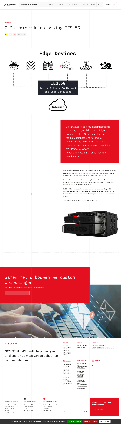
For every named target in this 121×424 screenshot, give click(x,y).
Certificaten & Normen (67, 354)
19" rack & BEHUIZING (80, 375)
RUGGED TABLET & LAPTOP (81, 372)
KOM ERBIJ (85, 4)
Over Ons (65, 345)
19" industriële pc (82, 366)
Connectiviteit (82, 387)
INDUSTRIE (66, 377)
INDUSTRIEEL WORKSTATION (81, 381)
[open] (38, 5)
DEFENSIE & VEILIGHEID (66, 368)
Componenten (81, 388)
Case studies (67, 364)
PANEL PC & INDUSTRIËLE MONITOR (81, 369)
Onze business (67, 347)
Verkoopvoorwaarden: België (100, 347)
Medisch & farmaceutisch (67, 373)
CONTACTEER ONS (110, 4)
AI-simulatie (67, 382)
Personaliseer (105, 421)
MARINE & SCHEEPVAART (66, 380)
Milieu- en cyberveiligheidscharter (103, 349)
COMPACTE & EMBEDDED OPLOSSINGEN (81, 378)
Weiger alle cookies (90, 421)
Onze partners (67, 352)
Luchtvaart (66, 366)
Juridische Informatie (99, 345)
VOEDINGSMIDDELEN (67, 384)
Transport (66, 370)
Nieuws (93, 4)
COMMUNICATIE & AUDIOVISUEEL (67, 375)
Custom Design (81, 363)
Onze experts (81, 347)
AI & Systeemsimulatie (82, 384)
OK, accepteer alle (74, 421)
